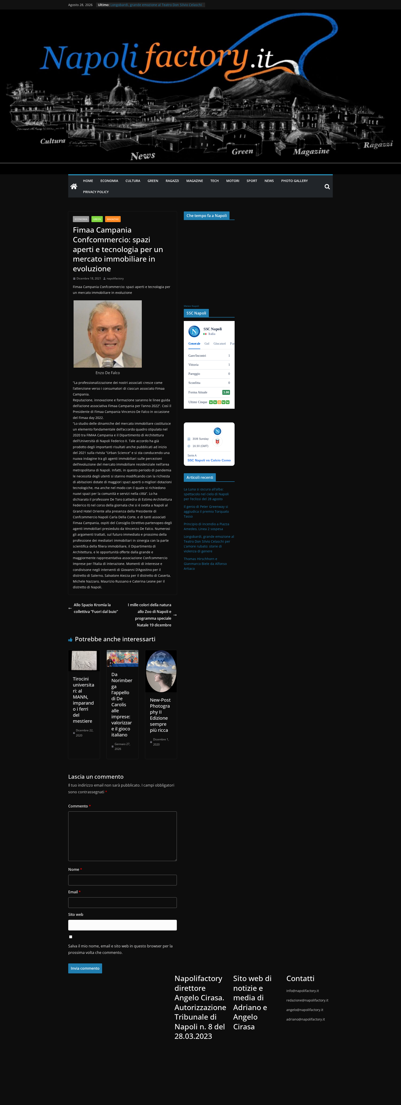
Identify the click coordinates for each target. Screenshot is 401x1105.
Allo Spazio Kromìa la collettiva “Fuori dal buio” (96, 608)
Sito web (75, 914)
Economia (81, 219)
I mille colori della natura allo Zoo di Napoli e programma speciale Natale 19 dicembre (149, 614)
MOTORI (232, 180)
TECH (214, 180)
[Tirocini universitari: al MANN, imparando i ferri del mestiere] (84, 653)
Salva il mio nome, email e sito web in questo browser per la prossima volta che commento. (120, 949)
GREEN (153, 180)
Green (97, 219)
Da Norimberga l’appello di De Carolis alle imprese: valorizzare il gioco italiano (121, 704)
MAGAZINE (194, 180)
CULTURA (133, 180)
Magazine (113, 219)
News (269, 180)
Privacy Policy (96, 192)
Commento (79, 806)
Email (74, 891)
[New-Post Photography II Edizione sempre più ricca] (161, 653)
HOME (88, 180)
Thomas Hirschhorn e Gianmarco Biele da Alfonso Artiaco (205, 564)
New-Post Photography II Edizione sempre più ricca (160, 715)
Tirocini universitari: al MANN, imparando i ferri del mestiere (83, 700)
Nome (75, 869)
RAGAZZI (172, 180)
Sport (252, 180)
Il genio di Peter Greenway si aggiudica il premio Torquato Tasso (206, 511)
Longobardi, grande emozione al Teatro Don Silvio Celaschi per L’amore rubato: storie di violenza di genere (156, 7)
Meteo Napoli (191, 306)
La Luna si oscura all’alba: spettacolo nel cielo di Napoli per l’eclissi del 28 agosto (206, 494)
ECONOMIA (109, 180)
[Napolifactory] (200, 12)
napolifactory (115, 278)
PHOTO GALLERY (294, 180)
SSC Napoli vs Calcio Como (209, 460)
